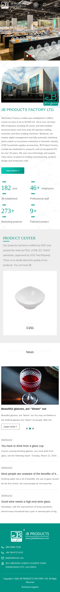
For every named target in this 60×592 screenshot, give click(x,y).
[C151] (30, 297)
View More (12, 170)
